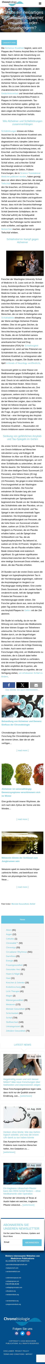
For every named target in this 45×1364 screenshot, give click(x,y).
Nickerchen (6, 229)
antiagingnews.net (12, 1281)
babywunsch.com (12, 1268)
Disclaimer (9, 1351)
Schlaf (32, 904)
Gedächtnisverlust (9, 93)
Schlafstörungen (8, 131)
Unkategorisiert (13, 1026)
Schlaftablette (7, 317)
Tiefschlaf (5, 183)
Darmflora (10, 956)
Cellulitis (10, 939)
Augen (9, 934)
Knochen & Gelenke (15, 982)
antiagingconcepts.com (14, 1287)
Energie (9, 960)
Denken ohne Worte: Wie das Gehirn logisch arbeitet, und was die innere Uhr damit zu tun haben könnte (21, 1135)
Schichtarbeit (12, 1013)
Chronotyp (11, 947)
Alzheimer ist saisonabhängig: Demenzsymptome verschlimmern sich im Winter (21, 792)
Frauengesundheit (14, 965)
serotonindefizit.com (13, 1271)
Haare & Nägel (13, 974)
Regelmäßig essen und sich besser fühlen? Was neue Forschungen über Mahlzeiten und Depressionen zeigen (21, 1082)
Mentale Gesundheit (20, 904)
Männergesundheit (14, 1000)
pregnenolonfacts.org (13, 1304)
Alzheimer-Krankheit (14, 48)
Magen (9, 996)
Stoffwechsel (12, 1022)
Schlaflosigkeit (31, 345)
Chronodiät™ (12, 943)
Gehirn (27, 610)
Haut (8, 978)
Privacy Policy (22, 1351)
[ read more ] (22, 750)
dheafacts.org (11, 1291)
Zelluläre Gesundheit (15, 1031)
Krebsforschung (13, 987)
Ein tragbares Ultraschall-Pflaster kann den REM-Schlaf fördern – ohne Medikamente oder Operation (21, 1191)
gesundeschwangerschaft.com (16, 1264)
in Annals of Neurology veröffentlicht (23, 363)
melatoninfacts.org (12, 1294)
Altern (9, 930)
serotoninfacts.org (12, 1301)
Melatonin (10, 1004)
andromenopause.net (13, 1278)
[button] (9, 685)
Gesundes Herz (13, 969)
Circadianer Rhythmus (16, 952)
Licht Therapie (12, 991)
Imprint (29, 1354)
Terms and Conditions (14, 1354)
